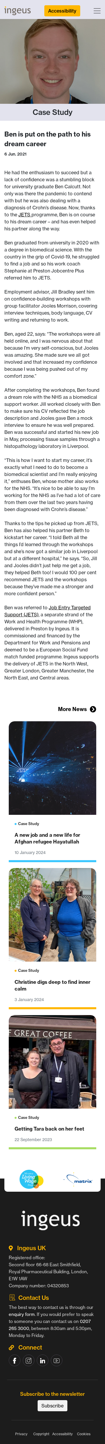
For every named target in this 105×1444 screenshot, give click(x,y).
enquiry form (22, 1314)
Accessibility (62, 1434)
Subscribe (52, 1406)
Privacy (21, 1434)
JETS (25, 215)
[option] (52, 1193)
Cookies (83, 1434)
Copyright (41, 1434)
